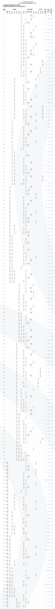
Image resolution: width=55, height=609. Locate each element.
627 (48, 32)
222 (48, 567)
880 (48, 591)
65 (48, 15)
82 (48, 46)
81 (48, 197)
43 (48, 455)
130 (45, 584)
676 (48, 420)
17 (48, 595)
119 (48, 427)
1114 (48, 399)
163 (45, 357)
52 (48, 232)
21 (48, 305)
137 (48, 298)
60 (48, 99)
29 (48, 284)
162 (48, 354)
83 (48, 123)
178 (48, 228)
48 (48, 120)
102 (48, 406)
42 (48, 85)
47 (45, 92)
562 (48, 535)
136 (48, 504)
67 (48, 214)
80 (48, 144)
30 (48, 211)
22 (48, 176)
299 (48, 190)
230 (48, 371)
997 (48, 92)
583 (48, 532)
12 (45, 57)
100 (48, 521)
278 (48, 151)
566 (48, 301)
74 (48, 546)
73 (48, 252)
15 (45, 18)
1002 (48, 549)
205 (48, 525)
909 (48, 410)
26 (48, 130)
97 (48, 326)
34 (45, 29)
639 (48, 165)
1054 (48, 570)
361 (48, 459)
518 (48, 207)
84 (48, 270)
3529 (48, 50)
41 (48, 382)
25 (45, 218)
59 (48, 155)
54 (48, 392)
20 (45, 165)
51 (45, 424)
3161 (48, 39)
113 (48, 434)
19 (45, 371)
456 (48, 350)
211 (48, 204)
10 (48, 60)
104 (48, 577)
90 (48, 294)
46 (48, 560)
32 (48, 116)
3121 (48, 584)
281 (48, 445)
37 (45, 410)
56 (48, 280)
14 (48, 389)
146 (48, 518)
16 (45, 172)
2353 (48, 480)
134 (45, 39)
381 (48, 57)
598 (48, 218)
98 (48, 340)
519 (48, 137)
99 (48, 277)
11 (48, 25)
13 (48, 78)
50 (48, 169)
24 (45, 137)
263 (48, 102)
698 (48, 18)
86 (48, 245)
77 (48, 473)
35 (48, 22)
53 (48, 186)
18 (45, 459)
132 (48, 511)
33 (48, 256)
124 (45, 50)
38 (48, 441)
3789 (48, 357)
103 (45, 480)
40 (48, 225)
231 (48, 263)
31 (48, 134)
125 (48, 235)
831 (48, 403)
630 (48, 29)
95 (48, 385)
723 (48, 364)
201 (48, 53)
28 (45, 32)
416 (48, 172)
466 (48, 308)
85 (48, 127)
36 (45, 420)
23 (48, 141)
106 (48, 343)
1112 (48, 424)
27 (48, 43)
